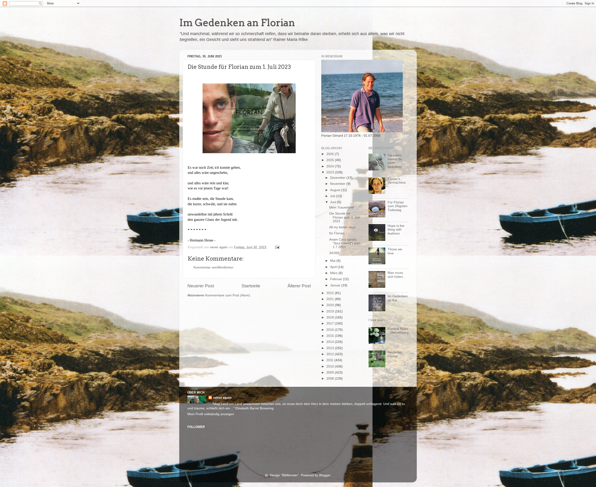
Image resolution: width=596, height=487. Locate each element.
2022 (330, 293)
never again (222, 397)
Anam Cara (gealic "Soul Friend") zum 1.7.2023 (344, 243)
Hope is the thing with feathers (396, 229)
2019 (330, 311)
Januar (335, 285)
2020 (330, 305)
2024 (330, 166)
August (335, 190)
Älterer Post (299, 285)
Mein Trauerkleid (341, 207)
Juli (333, 196)
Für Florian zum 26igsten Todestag (397, 206)
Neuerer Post (200, 285)
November (338, 184)
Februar (336, 279)
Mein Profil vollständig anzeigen (210, 414)
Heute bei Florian (395, 354)
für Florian (336, 233)
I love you (376, 320)
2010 (330, 366)
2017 (330, 323)
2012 (330, 354)
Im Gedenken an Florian (237, 22)
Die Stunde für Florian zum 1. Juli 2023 (344, 217)
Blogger (324, 475)
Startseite (250, 285)
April (334, 267)
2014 (330, 342)
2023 (330, 172)
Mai (333, 260)
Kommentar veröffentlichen (213, 267)
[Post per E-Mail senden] (277, 247)
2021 (330, 299)
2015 (330, 336)
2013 (330, 348)
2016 (330, 329)
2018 (330, 317)
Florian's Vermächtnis (397, 180)
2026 (330, 154)
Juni (333, 202)
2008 (330, 378)
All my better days (342, 227)
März (334, 273)
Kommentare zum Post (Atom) (227, 295)
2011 (330, 360)
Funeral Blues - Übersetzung (398, 330)
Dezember (338, 177)
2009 (330, 372)
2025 (330, 160)
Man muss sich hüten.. (396, 274)
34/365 (334, 253)
